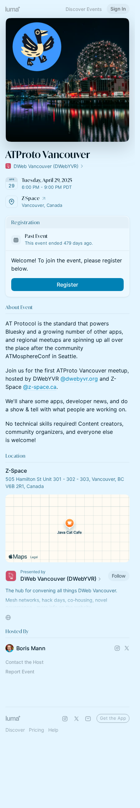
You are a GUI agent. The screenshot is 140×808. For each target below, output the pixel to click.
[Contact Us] (88, 719)
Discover (15, 730)
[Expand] (67, 604)
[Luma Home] (12, 9)
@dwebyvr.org (79, 378)
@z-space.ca (39, 386)
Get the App (113, 718)
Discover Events (84, 9)
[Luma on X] (76, 719)
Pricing (36, 730)
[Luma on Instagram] (65, 719)
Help (53, 730)
